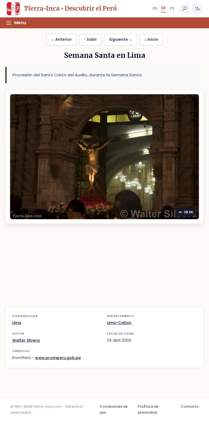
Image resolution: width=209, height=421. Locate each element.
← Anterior (61, 39)
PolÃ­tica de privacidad (148, 409)
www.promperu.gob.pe (58, 357)
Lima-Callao (119, 322)
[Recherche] (185, 9)
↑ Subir (90, 39)
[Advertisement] (104, 269)
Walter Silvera (26, 340)
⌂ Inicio (151, 39)
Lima (16, 322)
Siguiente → (121, 39)
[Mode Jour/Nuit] (197, 9)
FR (172, 8)
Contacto (190, 406)
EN (155, 8)
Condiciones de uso (114, 409)
